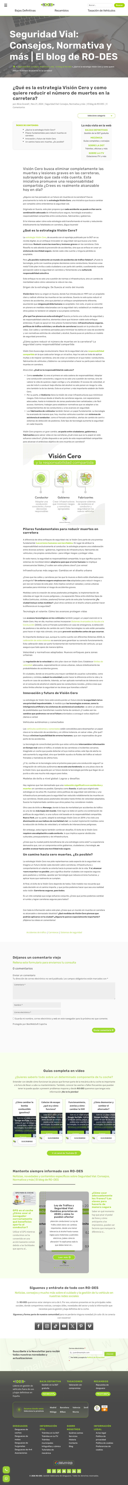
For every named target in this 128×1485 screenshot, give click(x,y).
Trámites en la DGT (50, 1433)
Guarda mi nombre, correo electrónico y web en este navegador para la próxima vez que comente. (61, 1018)
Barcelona (64, 1407)
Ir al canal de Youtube (63, 1153)
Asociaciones (21, 1453)
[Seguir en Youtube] (64, 1326)
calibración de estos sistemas (36, 640)
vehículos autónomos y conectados (43, 729)
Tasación (101, 10)
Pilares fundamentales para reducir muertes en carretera (45, 134)
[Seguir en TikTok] (55, 1326)
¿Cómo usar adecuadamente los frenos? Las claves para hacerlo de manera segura (102, 1199)
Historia (72, 1439)
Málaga (53, 1412)
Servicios (73, 1436)
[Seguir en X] (72, 1326)
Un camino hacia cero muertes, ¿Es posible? (44, 142)
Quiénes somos (76, 1433)
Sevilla (87, 1407)
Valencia (76, 1407)
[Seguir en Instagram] (47, 1326)
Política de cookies (104, 1443)
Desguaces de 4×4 (23, 1449)
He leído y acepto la (86, 1359)
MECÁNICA (96, 137)
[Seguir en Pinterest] (81, 1326)
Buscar (119, 5)
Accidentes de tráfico (36, 932)
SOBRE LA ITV (96, 153)
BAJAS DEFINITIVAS (96, 130)
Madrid (53, 1407)
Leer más (63, 1257)
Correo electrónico (77, 1348)
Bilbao (63, 1412)
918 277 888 (102, 1394)
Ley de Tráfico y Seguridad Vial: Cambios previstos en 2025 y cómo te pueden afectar (64, 1211)
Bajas (25, 10)
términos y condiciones (24, 1130)
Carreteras (53, 932)
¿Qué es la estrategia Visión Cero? (40, 130)
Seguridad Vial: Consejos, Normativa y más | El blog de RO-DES (45, 66)
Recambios (62, 10)
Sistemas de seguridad (71, 932)
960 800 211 (48, 1394)
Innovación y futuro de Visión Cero (40, 139)
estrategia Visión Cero (36, 237)
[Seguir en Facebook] (38, 1326)
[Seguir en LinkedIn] (74, 1471)
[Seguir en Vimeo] (89, 1326)
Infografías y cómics (51, 1446)
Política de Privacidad (95, 1357)
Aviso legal (101, 1433)
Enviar (109, 1354)
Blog (71, 1446)
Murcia (76, 1412)
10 (73, 1267)
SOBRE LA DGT (96, 145)
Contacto (73, 1443)
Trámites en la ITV (50, 1436)
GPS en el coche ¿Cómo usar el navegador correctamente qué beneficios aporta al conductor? (23, 1219)
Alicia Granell (23, 104)
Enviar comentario (102, 1030)
